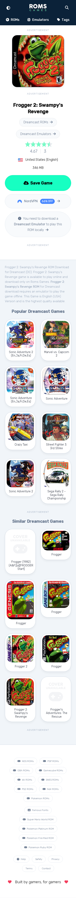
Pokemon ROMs (40, 798)
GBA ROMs (23, 770)
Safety (38, 859)
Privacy (55, 859)
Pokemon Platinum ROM (40, 828)
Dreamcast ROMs (36, 122)
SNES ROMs (52, 779)
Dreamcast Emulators (35, 134)
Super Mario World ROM (40, 819)
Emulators (40, 20)
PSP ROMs (53, 761)
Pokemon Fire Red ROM (40, 838)
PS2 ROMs (27, 789)
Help (23, 859)
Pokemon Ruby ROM (40, 847)
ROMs (14, 20)
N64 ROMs (52, 789)
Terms (29, 868)
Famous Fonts (39, 810)
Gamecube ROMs (53, 770)
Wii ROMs (26, 779)
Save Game (40, 183)
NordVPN (38, 201)
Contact (46, 868)
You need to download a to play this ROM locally (38, 224)
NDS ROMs (27, 761)
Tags (65, 20)
